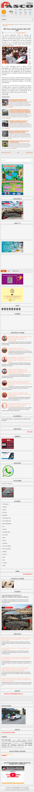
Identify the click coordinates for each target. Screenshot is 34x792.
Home (3, 24)
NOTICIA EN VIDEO (7, 549)
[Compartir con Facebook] (7, 94)
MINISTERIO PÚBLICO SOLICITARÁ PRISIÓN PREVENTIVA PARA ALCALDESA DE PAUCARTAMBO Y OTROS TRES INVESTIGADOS (17, 639)
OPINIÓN (4, 551)
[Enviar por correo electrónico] (3, 94)
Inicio (18, 152)
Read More (10, 106)
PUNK (4, 557)
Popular (3, 271)
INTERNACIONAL (6, 532)
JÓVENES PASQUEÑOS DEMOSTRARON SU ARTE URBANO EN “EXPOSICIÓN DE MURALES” (19, 131)
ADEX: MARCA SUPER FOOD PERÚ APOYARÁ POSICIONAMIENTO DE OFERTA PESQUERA (18, 100)
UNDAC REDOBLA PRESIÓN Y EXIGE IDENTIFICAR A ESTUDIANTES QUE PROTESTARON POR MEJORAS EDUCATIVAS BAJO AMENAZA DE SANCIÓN (15, 669)
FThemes (27, 789)
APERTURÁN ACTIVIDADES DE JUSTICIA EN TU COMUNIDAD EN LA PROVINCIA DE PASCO (18, 121)
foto (4, 526)
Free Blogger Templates (15, 789)
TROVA (4, 565)
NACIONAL (5, 543)
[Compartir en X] (6, 94)
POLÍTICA (5, 554)
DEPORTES (5, 515)
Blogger (27, 787)
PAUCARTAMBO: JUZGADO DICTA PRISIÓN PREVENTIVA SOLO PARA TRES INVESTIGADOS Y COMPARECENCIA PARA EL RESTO (16, 658)
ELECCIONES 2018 (7, 521)
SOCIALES (5, 563)
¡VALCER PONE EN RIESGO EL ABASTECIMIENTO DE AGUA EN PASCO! (15, 596)
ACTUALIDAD (6, 504)
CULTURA (5, 512)
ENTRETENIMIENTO (7, 523)
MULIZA (4, 540)
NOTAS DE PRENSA (10, 24)
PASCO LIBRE (16, 787)
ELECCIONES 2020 (7, 518)
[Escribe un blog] (4, 94)
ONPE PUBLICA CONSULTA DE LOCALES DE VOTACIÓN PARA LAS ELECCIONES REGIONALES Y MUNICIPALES (19, 405)
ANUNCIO (5, 507)
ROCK (4, 560)
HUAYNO (4, 529)
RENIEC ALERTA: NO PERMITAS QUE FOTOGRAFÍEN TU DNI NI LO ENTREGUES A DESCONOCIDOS (19, 394)
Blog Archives (16, 271)
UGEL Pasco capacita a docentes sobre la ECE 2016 (17, 29)
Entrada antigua (29, 152)
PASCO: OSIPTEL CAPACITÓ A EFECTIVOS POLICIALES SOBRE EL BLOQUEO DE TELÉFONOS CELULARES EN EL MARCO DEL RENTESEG (16, 680)
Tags (9, 271)
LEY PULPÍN (5, 535)
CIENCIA (4, 509)
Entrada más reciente (6, 152)
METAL (4, 537)
